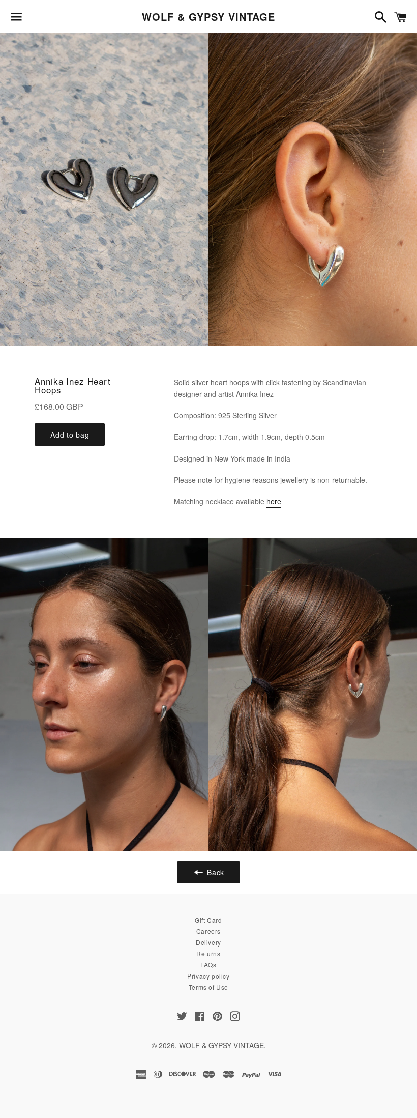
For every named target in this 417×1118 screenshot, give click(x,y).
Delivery (208, 942)
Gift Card (208, 919)
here (273, 501)
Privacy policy (208, 975)
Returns (208, 953)
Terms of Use (208, 987)
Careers (208, 931)
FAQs (208, 964)
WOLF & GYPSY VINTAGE (208, 17)
